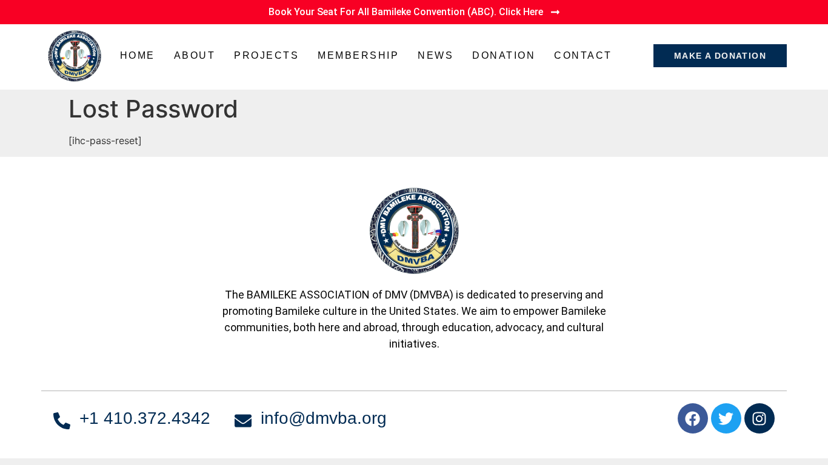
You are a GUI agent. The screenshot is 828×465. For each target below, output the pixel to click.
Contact (583, 55)
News (435, 55)
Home (137, 55)
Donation (503, 55)
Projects (266, 55)
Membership (358, 55)
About (195, 55)
